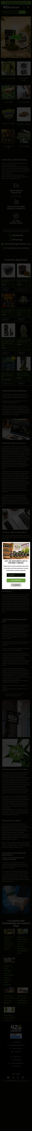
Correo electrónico (13, 571)
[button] (28, 545)
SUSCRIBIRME (16, 580)
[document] (16, 565)
